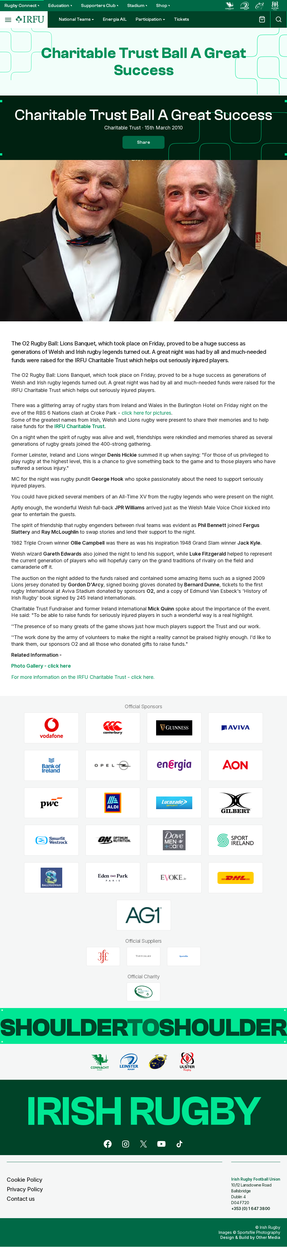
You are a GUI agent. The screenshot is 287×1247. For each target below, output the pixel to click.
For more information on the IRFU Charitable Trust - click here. (82, 677)
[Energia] (174, 765)
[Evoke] (174, 878)
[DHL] (235, 878)
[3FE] (103, 956)
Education (58, 5)
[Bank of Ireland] (51, 765)
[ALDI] (113, 803)
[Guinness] (174, 728)
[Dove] (174, 840)
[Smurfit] (51, 840)
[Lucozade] (174, 803)
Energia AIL (115, 19)
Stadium (135, 5)
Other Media (268, 1237)
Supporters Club (98, 5)
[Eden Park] (113, 878)
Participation (149, 19)
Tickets (181, 19)
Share (143, 142)
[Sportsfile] (184, 956)
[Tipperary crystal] (143, 956)
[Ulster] (275, 5)
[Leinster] (244, 5)
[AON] (235, 765)
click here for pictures (146, 413)
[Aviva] (235, 728)
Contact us (21, 1198)
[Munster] (259, 5)
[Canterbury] (113, 728)
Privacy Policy (25, 1189)
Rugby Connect (20, 5)
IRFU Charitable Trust (79, 426)
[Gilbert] (235, 803)
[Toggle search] (278, 19)
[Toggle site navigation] (8, 19)
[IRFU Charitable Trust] (143, 991)
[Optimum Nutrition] (113, 840)
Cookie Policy (24, 1179)
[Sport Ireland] (235, 840)
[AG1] (144, 915)
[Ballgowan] (51, 878)
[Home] (30, 19)
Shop (161, 5)
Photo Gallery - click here (41, 666)
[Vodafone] (51, 728)
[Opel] (113, 765)
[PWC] (51, 803)
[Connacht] (229, 5)
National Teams (75, 19)
